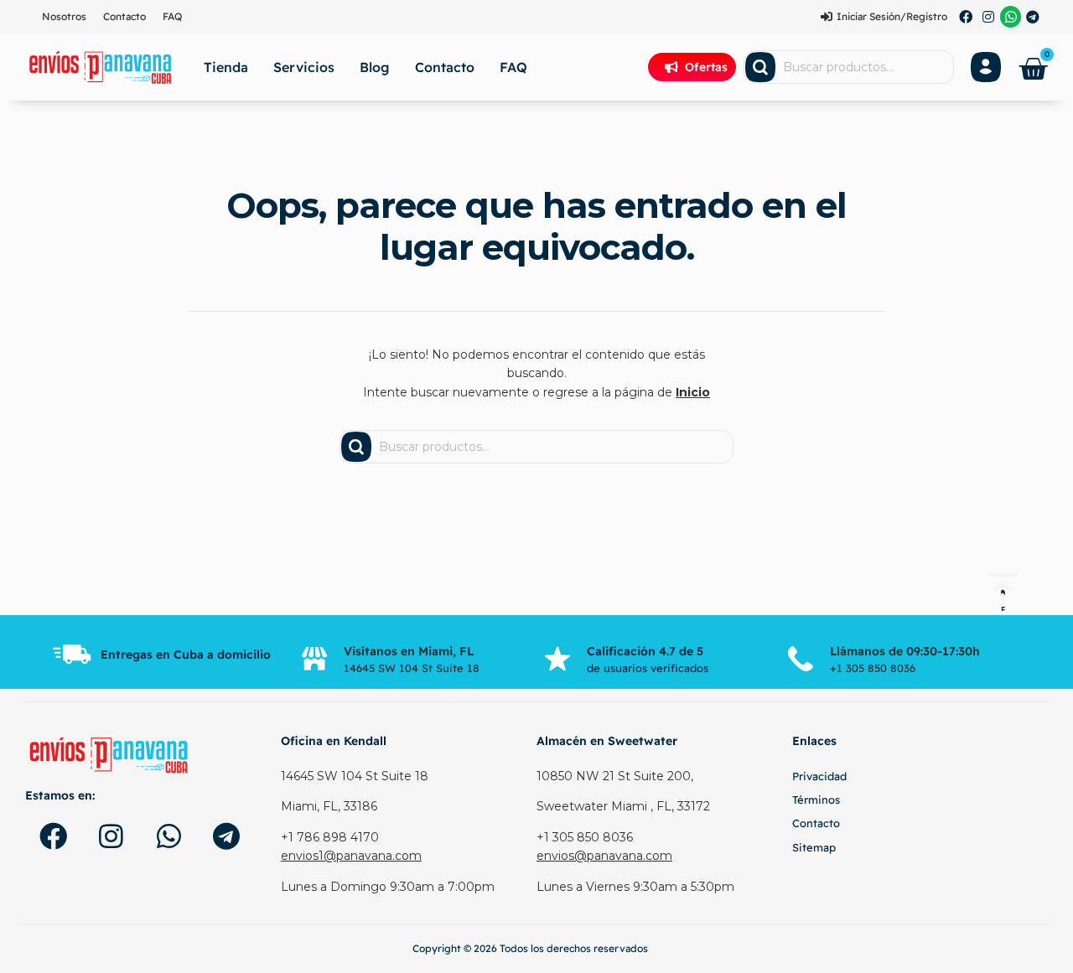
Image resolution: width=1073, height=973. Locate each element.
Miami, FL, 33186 (329, 806)
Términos (816, 799)
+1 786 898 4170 (330, 837)
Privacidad (819, 776)
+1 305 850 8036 (584, 837)
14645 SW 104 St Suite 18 (354, 776)
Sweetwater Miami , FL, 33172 (623, 806)
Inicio (693, 392)
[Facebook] (966, 17)
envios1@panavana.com (351, 855)
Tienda (226, 67)
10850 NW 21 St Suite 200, (614, 776)
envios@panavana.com (604, 855)
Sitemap (814, 847)
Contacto (124, 16)
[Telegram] (1033, 17)
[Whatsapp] (1011, 17)
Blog (375, 67)
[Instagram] (988, 17)
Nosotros (64, 16)
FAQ (172, 16)
